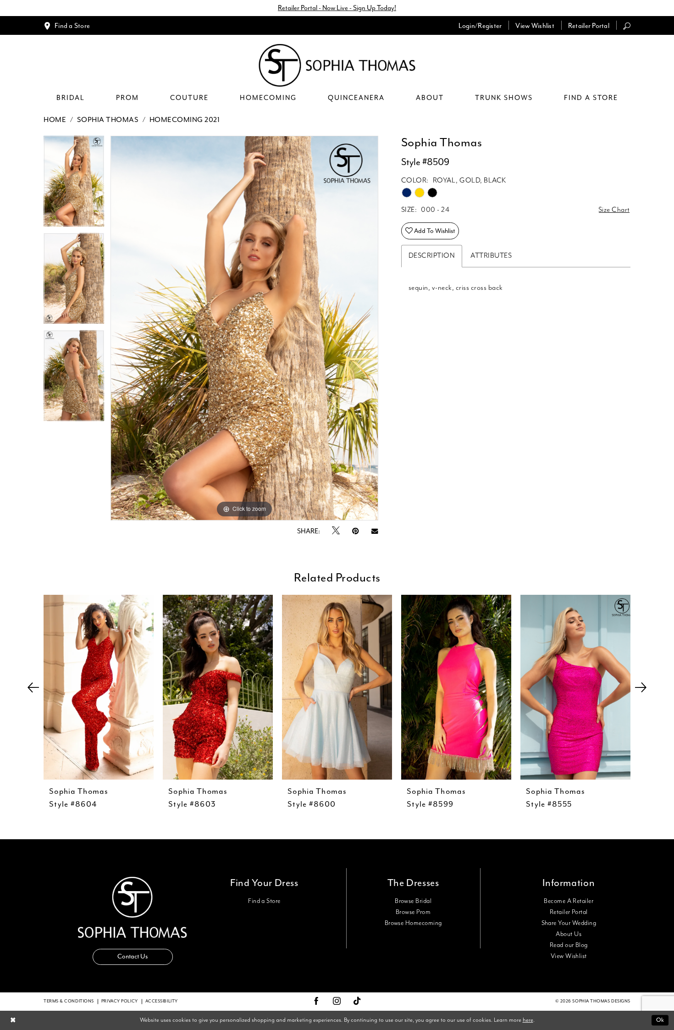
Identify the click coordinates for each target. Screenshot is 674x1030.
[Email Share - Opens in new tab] (374, 531)
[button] (480, 25)
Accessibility (161, 1001)
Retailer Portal (569, 912)
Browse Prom (413, 912)
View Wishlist (569, 956)
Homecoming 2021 (184, 120)
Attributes (491, 256)
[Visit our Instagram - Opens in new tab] (337, 1002)
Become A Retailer (568, 901)
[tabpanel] (74, 184)
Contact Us (132, 956)
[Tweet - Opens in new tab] (335, 531)
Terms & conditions (69, 1001)
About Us (568, 934)
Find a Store (264, 901)
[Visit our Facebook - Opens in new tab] (316, 1002)
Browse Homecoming (413, 923)
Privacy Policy (119, 1001)
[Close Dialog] (13, 1020)
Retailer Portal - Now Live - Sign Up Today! (337, 8)
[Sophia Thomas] (337, 65)
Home (55, 120)
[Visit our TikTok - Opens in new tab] (357, 1001)
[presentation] (99, 687)
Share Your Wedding (568, 923)
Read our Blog (569, 945)
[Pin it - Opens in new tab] (355, 531)
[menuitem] (67, 25)
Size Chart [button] (614, 210)
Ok (660, 1020)
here (528, 1020)
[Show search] (626, 25)
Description (432, 256)
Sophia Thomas (108, 120)
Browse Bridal (413, 901)
